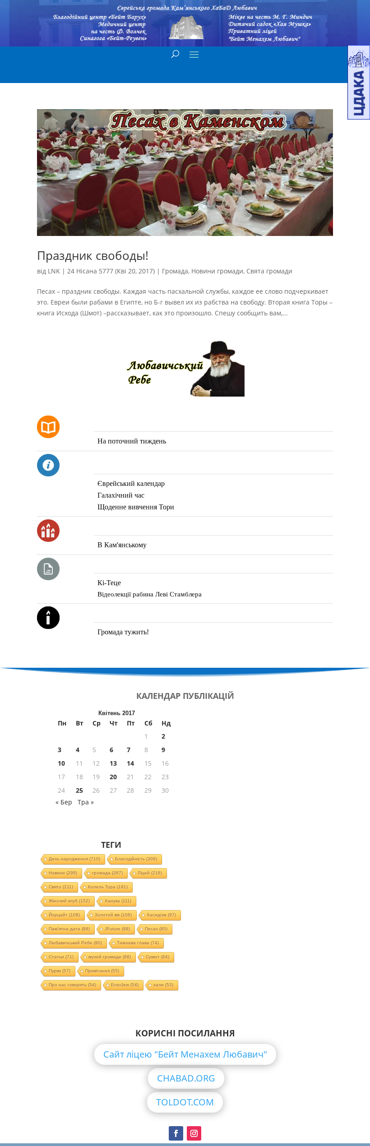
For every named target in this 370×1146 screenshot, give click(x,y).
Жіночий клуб (69, 900)
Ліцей (150, 872)
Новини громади (217, 271)
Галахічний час (120, 495)
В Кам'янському (122, 545)
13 (113, 763)
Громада (175, 271)
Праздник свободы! (92, 255)
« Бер (64, 802)
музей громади (109, 956)
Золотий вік (113, 914)
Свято (61, 886)
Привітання (102, 970)
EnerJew (125, 984)
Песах (156, 928)
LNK (54, 271)
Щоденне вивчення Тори (135, 507)
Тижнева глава (138, 942)
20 (113, 776)
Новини (63, 872)
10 (61, 763)
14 (130, 763)
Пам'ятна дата (69, 928)
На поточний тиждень (131, 441)
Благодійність (136, 858)
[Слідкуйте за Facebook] (176, 1133)
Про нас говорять (72, 984)
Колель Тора (108, 886)
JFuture (117, 928)
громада (107, 872)
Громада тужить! (123, 632)
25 (79, 790)
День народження (74, 858)
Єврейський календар (131, 483)
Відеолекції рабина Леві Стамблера (149, 594)
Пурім (59, 970)
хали (163, 984)
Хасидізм (161, 914)
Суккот (157, 956)
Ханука (118, 900)
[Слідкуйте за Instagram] (194, 1133)
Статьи (61, 956)
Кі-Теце (109, 583)
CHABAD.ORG (186, 1078)
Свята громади (269, 271)
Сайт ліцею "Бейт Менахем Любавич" (185, 1054)
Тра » (86, 802)
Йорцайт (64, 914)
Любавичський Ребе (75, 942)
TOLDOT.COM (185, 1102)
